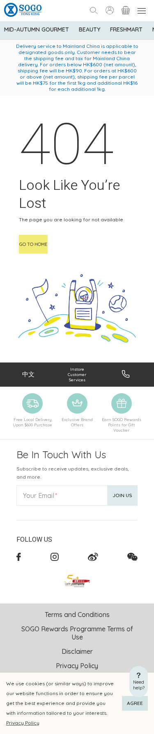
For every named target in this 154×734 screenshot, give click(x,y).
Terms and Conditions (77, 614)
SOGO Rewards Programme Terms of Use (77, 633)
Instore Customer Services (77, 375)
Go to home (33, 244)
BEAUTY (89, 29)
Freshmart (126, 29)
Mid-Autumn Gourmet (36, 29)
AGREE (135, 703)
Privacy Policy (22, 723)
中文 (28, 374)
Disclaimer (77, 651)
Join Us (122, 495)
